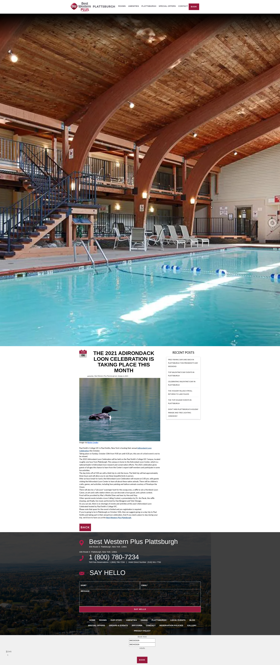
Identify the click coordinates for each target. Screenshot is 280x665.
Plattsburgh (148, 6)
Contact (183, 6)
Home (92, 620)
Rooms (122, 6)
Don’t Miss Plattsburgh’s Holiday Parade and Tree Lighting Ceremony (183, 413)
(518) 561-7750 (154, 562)
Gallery (191, 625)
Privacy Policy (142, 631)
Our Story (116, 620)
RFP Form (137, 625)
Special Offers (167, 6)
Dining (144, 620)
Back (85, 527)
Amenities (133, 6)
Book (194, 7)
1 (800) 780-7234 (114, 557)
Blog (192, 620)
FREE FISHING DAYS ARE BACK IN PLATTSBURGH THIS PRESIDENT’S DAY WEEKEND (183, 363)
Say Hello (140, 609)
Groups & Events (118, 625)
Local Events (178, 620)
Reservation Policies (171, 625)
